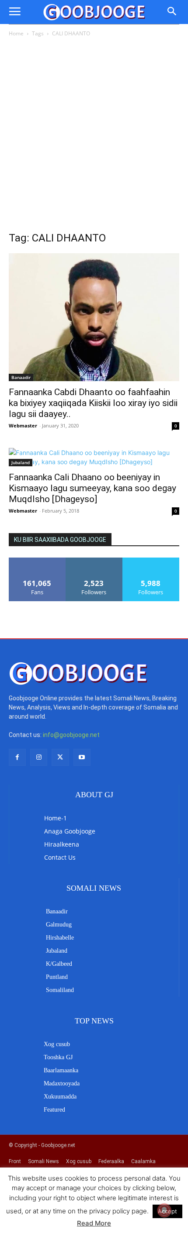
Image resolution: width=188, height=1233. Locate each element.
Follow (94, 561)
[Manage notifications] (164, 1210)
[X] (60, 757)
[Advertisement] (94, 137)
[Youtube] (82, 757)
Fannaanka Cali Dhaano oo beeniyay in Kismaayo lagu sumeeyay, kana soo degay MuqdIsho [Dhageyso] (92, 488)
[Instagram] (38, 757)
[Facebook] (17, 757)
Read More (94, 1223)
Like (37, 561)
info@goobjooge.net (71, 734)
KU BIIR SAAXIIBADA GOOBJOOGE (60, 539)
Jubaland (20, 462)
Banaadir (21, 377)
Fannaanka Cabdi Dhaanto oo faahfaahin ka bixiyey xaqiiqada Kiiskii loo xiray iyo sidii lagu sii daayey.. (93, 403)
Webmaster (23, 425)
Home (16, 33)
